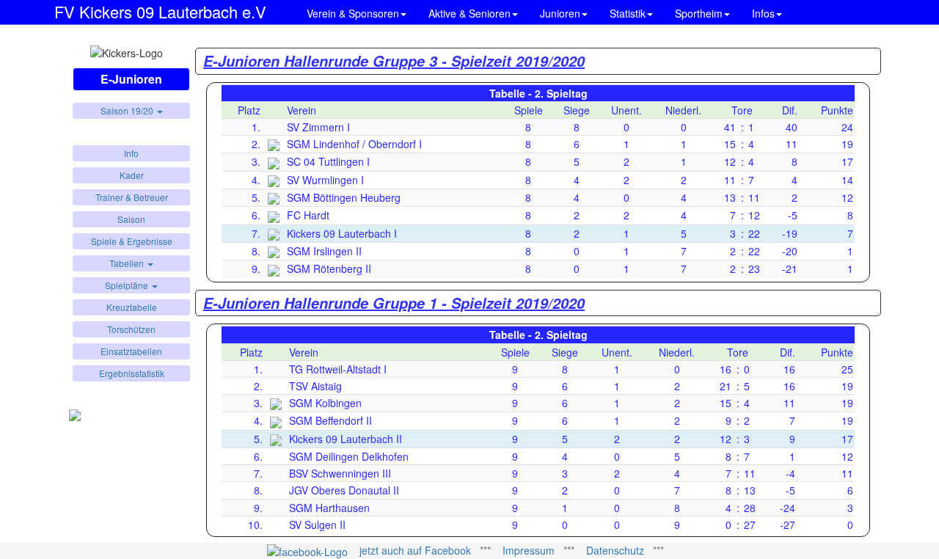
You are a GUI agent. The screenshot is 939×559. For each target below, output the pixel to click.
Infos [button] (763, 13)
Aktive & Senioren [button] (469, 13)
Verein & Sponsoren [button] (353, 13)
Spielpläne (127, 285)
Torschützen (131, 329)
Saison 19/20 (128, 110)
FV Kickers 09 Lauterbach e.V (160, 9)
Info (131, 153)
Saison (131, 219)
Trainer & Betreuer (131, 197)
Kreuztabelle (131, 307)
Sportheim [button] (699, 13)
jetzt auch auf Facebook (415, 550)
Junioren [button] (560, 13)
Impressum (529, 550)
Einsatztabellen (131, 351)
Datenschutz (615, 550)
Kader (132, 175)
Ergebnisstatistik (131, 373)
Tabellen (127, 263)
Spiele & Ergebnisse (131, 241)
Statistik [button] (628, 13)
